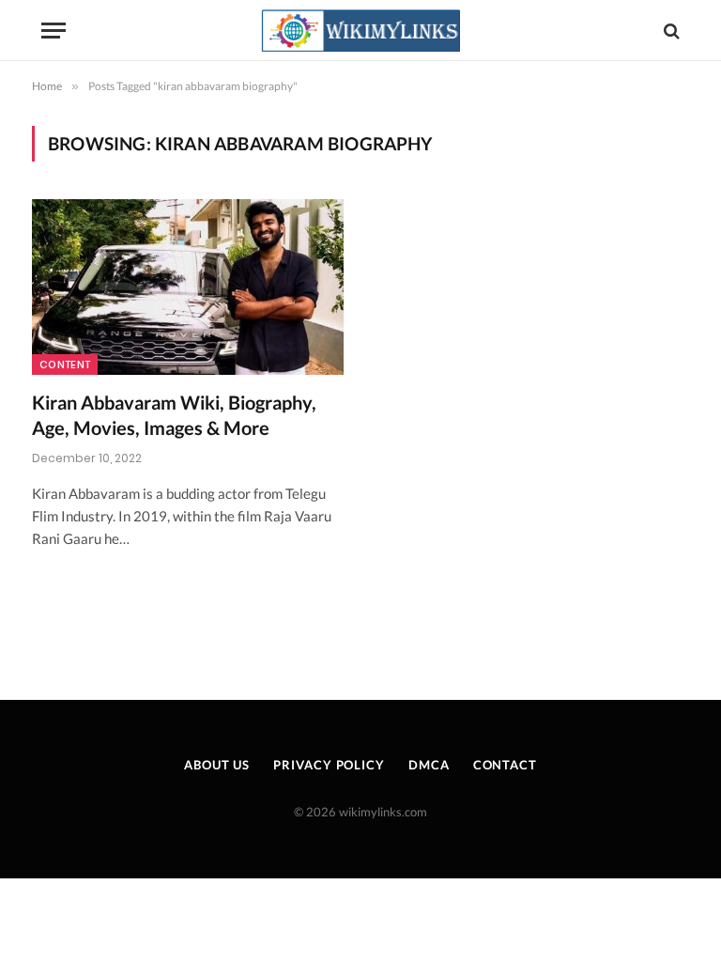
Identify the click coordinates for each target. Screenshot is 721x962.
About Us (217, 764)
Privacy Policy (329, 764)
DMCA (429, 764)
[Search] (670, 30)
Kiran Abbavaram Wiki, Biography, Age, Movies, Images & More (174, 415)
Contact (505, 764)
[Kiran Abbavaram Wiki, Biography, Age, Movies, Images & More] (188, 287)
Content (64, 364)
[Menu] (53, 30)
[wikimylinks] (360, 30)
